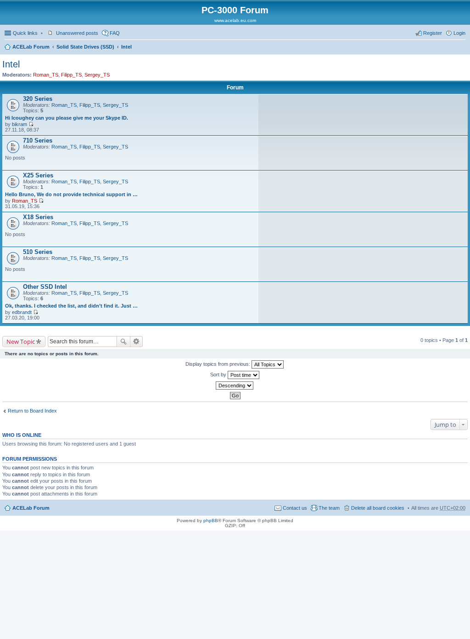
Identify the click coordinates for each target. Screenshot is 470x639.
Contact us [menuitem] (295, 508)
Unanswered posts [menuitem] (77, 33)
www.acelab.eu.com (235, 20)
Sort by (219, 374)
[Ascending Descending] (235, 385)
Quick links (25, 33)
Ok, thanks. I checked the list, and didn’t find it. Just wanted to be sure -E (71, 305)
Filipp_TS (71, 74)
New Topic (20, 341)
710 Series (37, 140)
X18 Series (38, 217)
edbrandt (22, 312)
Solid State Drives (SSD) (85, 47)
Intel (126, 47)
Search (123, 341)
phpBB (210, 520)
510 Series (37, 251)
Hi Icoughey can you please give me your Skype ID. (66, 118)
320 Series (37, 98)
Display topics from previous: (218, 364)
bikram (19, 124)
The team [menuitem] (329, 508)
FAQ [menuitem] (115, 33)
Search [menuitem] (461, 47)
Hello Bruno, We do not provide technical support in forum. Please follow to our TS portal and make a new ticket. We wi (71, 194)
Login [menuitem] (459, 33)
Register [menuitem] (432, 33)
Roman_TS (45, 74)
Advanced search (136, 341)
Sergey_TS (97, 74)
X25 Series (38, 175)
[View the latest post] (31, 124)
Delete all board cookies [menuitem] (377, 508)
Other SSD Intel (45, 286)
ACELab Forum (31, 47)
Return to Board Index (32, 410)
